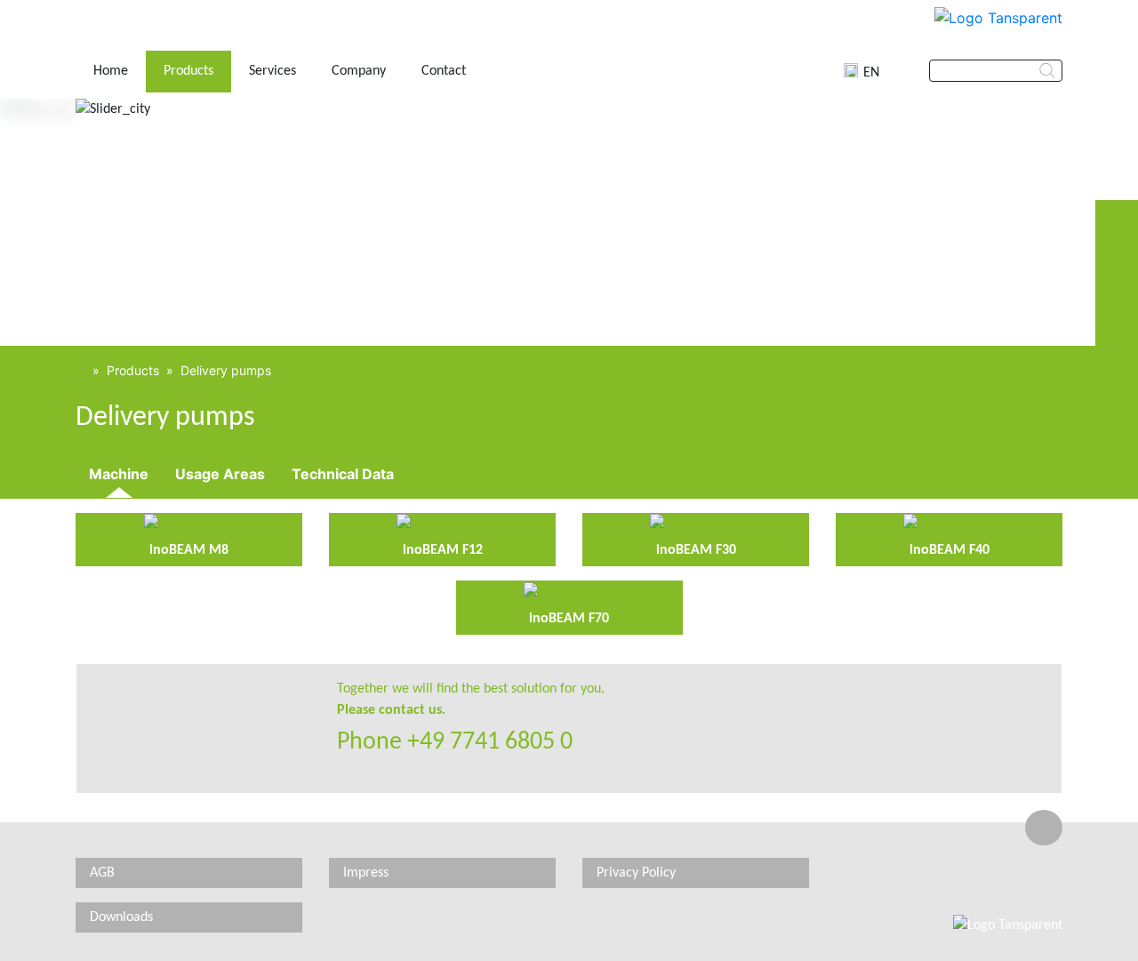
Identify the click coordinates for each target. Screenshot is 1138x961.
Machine (118, 474)
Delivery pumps (225, 370)
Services (272, 71)
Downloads (121, 917)
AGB (102, 873)
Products (188, 71)
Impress (366, 873)
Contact (443, 71)
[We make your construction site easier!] (80, 370)
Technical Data (343, 474)
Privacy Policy (636, 873)
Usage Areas (220, 474)
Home (110, 71)
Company (359, 71)
